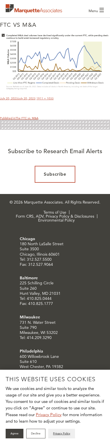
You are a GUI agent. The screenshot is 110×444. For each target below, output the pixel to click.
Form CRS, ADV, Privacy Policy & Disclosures (55, 216)
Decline (36, 433)
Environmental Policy (56, 220)
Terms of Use (54, 212)
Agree (14, 433)
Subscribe (55, 174)
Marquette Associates (34, 8)
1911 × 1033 (45, 98)
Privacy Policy (48, 414)
